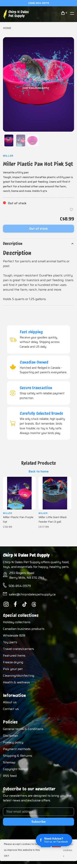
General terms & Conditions (23, 728)
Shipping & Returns (17, 755)
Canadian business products (23, 628)
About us (10, 702)
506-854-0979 (19, 585)
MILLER (8, 155)
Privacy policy (13, 742)
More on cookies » (68, 850)
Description (12, 243)
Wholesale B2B (14, 635)
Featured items (14, 655)
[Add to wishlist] (71, 209)
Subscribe (38, 821)
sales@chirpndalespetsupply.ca (32, 594)
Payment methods (17, 749)
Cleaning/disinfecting (18, 675)
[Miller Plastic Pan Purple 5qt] (19, 493)
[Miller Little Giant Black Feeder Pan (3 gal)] (54, 493)
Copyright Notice (15, 769)
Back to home (39, 471)
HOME (7, 28)
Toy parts (10, 642)
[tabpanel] (38, 84)
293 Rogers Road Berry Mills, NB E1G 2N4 (26, 575)
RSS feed (10, 775)
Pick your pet (13, 668)
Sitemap (9, 762)
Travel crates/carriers (18, 648)
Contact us (11, 708)
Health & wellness (16, 682)
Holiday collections (16, 622)
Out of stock (38, 228)
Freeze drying (13, 662)
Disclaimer (10, 735)
